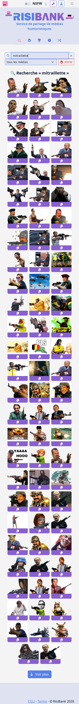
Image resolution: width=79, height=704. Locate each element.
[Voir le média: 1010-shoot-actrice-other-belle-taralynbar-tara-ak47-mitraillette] (17, 523)
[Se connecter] (61, 4)
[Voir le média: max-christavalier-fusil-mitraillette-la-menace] (61, 588)
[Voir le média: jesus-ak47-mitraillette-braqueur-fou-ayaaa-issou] (61, 414)
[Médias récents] (49, 40)
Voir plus (41, 674)
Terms (42, 701)
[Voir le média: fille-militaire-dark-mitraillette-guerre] (28, 654)
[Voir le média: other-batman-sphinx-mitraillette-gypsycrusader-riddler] (17, 414)
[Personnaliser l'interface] (53, 4)
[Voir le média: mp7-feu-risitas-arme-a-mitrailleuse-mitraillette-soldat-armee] (17, 218)
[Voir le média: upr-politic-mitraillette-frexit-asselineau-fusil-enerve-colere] (61, 371)
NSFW (37, 3)
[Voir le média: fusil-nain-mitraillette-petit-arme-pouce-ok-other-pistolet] (17, 610)
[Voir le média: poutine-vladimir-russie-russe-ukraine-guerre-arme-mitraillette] (39, 175)
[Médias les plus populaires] (39, 40)
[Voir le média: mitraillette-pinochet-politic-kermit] (39, 610)
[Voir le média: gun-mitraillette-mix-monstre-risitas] (61, 632)
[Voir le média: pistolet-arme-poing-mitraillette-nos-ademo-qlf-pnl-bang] (61, 109)
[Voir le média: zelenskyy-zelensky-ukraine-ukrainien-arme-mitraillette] (17, 197)
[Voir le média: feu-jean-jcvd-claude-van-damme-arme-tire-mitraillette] (39, 218)
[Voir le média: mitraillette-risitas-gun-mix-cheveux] (39, 436)
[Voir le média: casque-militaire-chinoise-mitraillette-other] (17, 567)
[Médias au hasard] (59, 40)
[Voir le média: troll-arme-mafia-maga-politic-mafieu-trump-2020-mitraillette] (39, 262)
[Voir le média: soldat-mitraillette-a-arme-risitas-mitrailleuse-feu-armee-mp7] (61, 284)
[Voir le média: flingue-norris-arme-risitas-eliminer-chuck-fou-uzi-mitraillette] (39, 414)
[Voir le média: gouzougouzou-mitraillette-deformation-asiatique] (17, 588)
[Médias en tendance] (29, 40)
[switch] (28, 3)
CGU (31, 701)
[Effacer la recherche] (71, 55)
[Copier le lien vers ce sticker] (17, 95)
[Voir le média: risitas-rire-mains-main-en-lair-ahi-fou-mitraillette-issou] (61, 458)
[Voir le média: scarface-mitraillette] (61, 218)
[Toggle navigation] (72, 4)
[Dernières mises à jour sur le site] (46, 4)
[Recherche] (19, 40)
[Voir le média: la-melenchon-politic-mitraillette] (17, 480)
